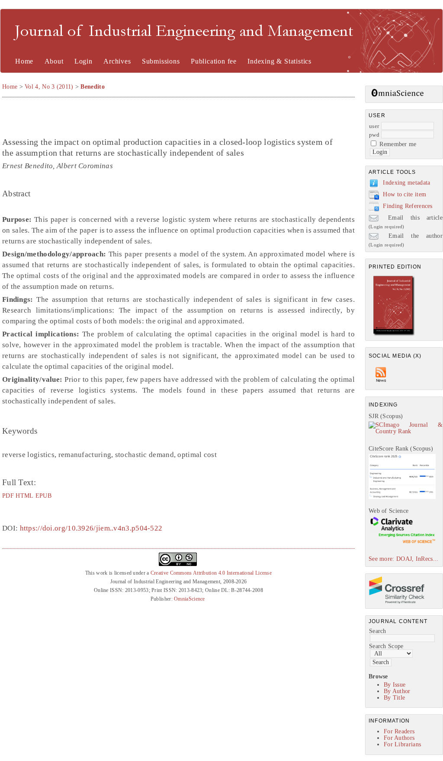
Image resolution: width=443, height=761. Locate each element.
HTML (24, 495)
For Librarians (402, 744)
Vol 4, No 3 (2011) (49, 86)
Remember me (397, 144)
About (54, 61)
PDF (8, 495)
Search (377, 631)
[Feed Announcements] (381, 384)
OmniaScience (189, 599)
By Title (394, 697)
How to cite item (404, 194)
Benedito (92, 86)
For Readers (399, 731)
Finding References (407, 206)
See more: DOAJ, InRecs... (404, 559)
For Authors (399, 738)
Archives (117, 61)
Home (24, 61)
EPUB (43, 495)
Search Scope (386, 646)
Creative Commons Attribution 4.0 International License (211, 573)
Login (83, 61)
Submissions (161, 61)
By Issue (394, 684)
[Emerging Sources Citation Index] (402, 543)
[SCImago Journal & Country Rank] (406, 431)
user (374, 126)
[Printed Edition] (394, 335)
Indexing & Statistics (279, 61)
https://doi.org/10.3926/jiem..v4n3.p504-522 (91, 528)
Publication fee (214, 61)
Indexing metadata (406, 182)
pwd (374, 134)
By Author (397, 691)
